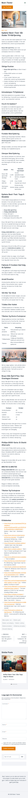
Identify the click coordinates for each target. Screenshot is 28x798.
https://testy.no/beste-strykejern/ (13, 594)
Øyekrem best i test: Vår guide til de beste (6, 637)
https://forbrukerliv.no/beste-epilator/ (15, 543)
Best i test (4, 30)
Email (4, 731)
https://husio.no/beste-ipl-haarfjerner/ (15, 566)
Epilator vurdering (19, 623)
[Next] (24, 669)
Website (4, 738)
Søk (22, 756)
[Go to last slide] (4, 669)
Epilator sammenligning (8, 623)
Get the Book (7, 7)
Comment (5, 704)
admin (6, 679)
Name (4, 724)
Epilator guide (16, 620)
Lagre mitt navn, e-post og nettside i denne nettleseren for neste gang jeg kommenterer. (14, 743)
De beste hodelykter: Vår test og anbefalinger (22, 638)
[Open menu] (25, 3)
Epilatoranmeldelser (7, 626)
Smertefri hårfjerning (7, 629)
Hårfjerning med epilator (19, 626)
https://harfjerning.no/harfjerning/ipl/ (14, 561)
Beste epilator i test (7, 620)
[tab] (11, 684)
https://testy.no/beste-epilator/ (13, 549)
